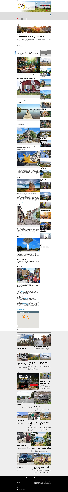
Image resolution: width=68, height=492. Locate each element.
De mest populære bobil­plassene (45, 100)
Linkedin (15, 54)
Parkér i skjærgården (43, 168)
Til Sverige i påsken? (43, 159)
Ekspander (50, 15)
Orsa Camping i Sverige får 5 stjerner (45, 200)
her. (24, 264)
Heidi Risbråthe (21, 46)
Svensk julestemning (43, 231)
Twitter (15, 52)
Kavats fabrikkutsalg (25, 303)
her (25, 100)
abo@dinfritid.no (18, 487)
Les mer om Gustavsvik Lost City (21, 76)
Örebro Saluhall (22, 291)
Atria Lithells (28, 304)
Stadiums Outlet (31, 296)
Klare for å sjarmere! (43, 109)
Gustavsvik (27, 76)
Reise (41, 244)
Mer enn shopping (43, 138)
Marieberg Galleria (26, 298)
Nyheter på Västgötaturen (44, 77)
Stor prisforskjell (43, 148)
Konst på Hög (22, 202)
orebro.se (25, 234)
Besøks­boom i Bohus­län (44, 118)
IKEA (37, 299)
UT (31, 450)
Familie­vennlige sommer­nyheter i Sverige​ (45, 88)
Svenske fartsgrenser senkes (45, 210)
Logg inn (48, 14)
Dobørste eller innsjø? (44, 240)
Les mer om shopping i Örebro (21, 309)
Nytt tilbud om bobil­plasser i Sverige (45, 180)
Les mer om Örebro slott (20, 175)
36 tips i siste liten (43, 220)
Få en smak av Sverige (44, 128)
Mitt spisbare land (43, 190)
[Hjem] (22, 15)
